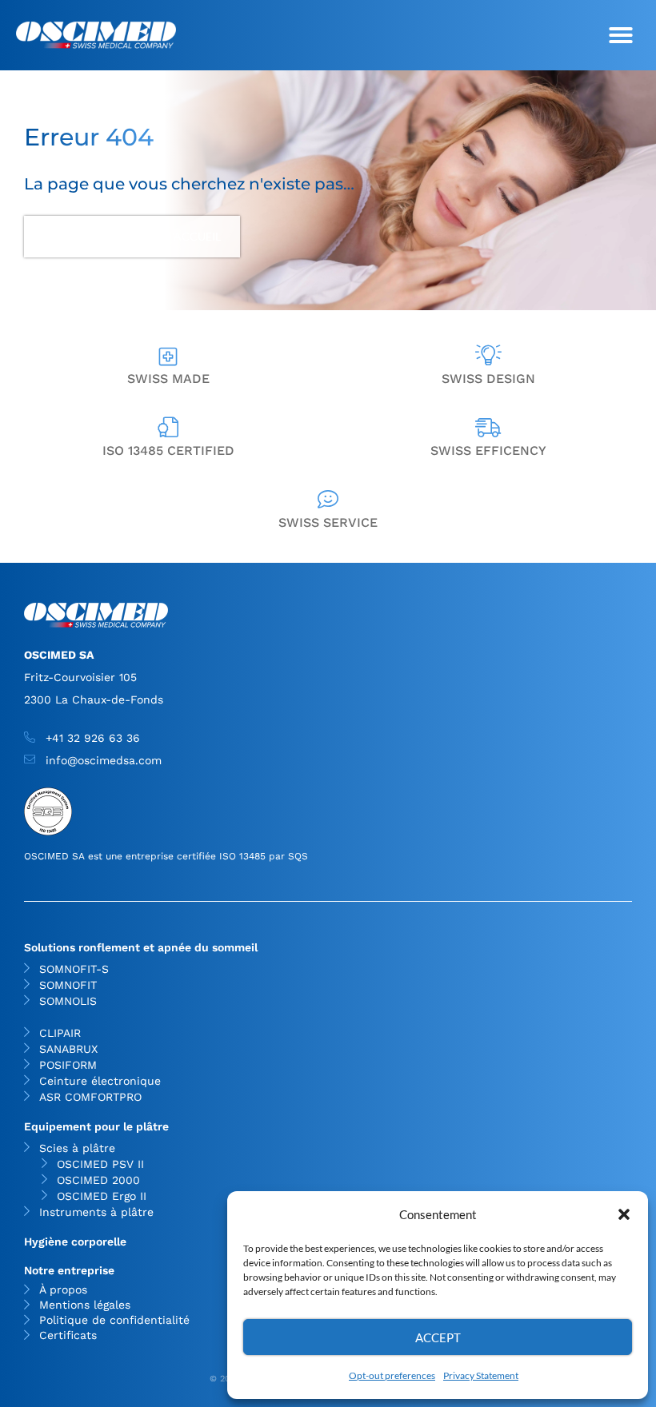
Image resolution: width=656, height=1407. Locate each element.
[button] (624, 1214)
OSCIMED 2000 (98, 1180)
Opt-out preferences (392, 1375)
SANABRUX (68, 1048)
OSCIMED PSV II (100, 1164)
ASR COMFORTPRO (90, 1096)
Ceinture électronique (100, 1080)
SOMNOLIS (68, 1000)
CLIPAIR (60, 1032)
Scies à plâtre (77, 1148)
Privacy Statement (480, 1375)
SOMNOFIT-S (74, 969)
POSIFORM (68, 1064)
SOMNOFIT (68, 985)
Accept (438, 1337)
